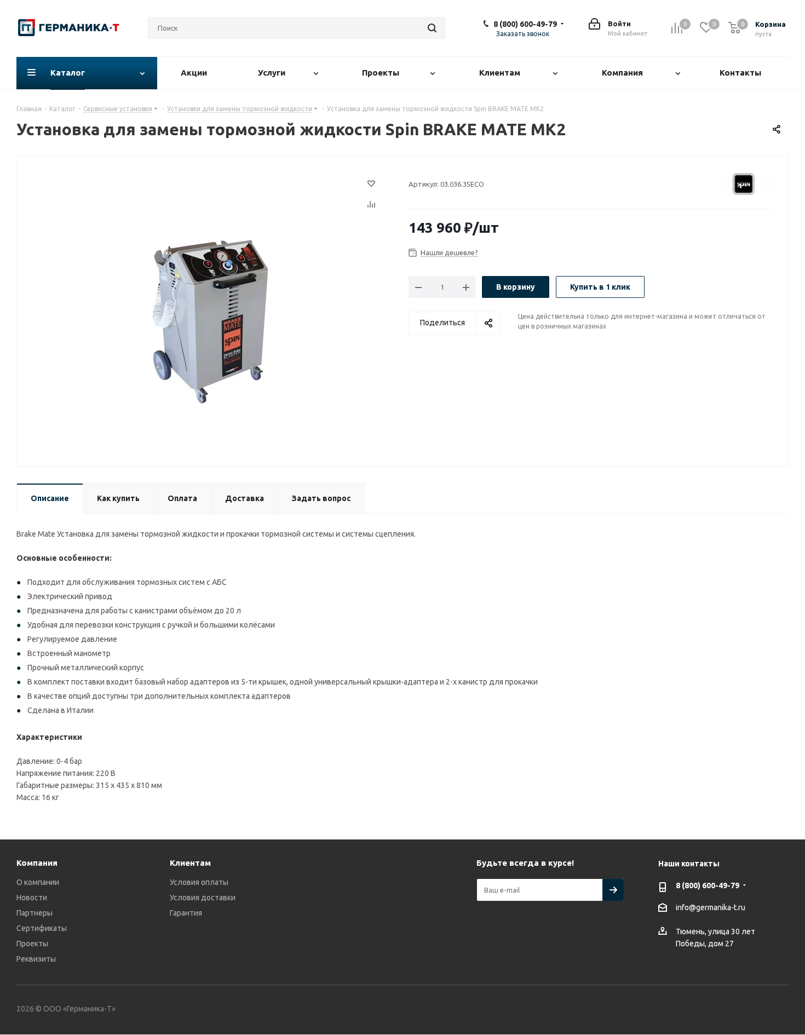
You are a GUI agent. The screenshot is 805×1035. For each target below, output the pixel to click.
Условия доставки (202, 897)
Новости (31, 897)
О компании (37, 882)
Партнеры (34, 913)
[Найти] (432, 28)
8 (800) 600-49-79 (525, 24)
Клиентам (190, 862)
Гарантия (186, 913)
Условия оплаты (199, 882)
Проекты (32, 943)
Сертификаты (41, 928)
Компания (37, 862)
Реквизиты (36, 959)
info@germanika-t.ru (710, 907)
